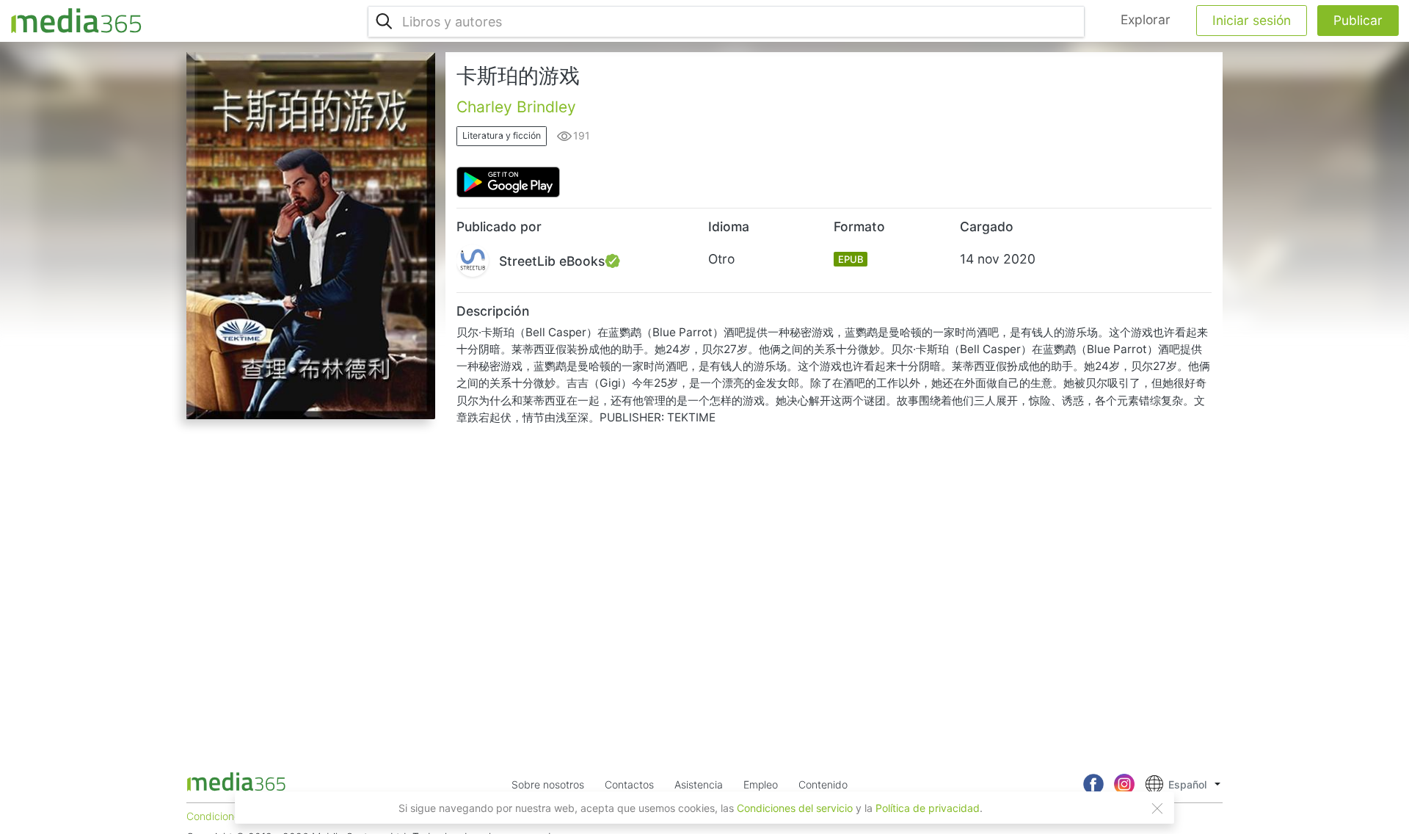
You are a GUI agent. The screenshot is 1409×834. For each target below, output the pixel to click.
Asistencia (698, 784)
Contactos (629, 784)
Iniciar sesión (1251, 20)
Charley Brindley (516, 107)
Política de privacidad (927, 808)
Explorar (1145, 19)
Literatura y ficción (501, 135)
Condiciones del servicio (795, 808)
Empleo (760, 784)
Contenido (823, 784)
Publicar (1358, 20)
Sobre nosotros (547, 784)
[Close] (1157, 808)
